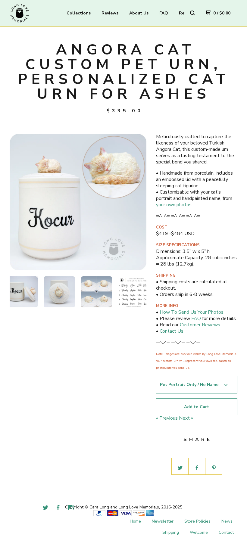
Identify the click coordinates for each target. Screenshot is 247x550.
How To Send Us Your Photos (192, 312)
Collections (79, 13)
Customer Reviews (200, 325)
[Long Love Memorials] (36, 13)
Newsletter (163, 521)
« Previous (167, 418)
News (227, 521)
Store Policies (197, 521)
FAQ (163, 13)
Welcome (199, 532)
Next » (186, 418)
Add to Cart (196, 407)
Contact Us (171, 331)
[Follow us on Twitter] (45, 508)
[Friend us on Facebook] (58, 508)
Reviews (110, 13)
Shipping (170, 532)
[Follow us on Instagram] (70, 508)
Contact (226, 532)
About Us (139, 13)
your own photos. (174, 204)
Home (135, 521)
